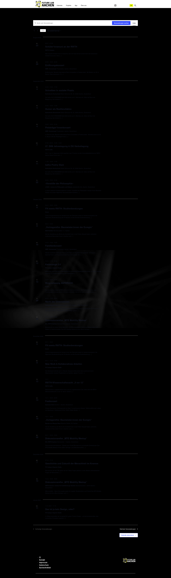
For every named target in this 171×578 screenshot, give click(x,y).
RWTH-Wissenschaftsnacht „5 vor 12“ (64, 382)
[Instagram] (115, 5)
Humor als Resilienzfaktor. (58, 108)
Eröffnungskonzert (54, 65)
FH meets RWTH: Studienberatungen (64, 208)
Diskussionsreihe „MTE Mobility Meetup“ (66, 320)
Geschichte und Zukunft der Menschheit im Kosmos (71, 463)
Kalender (59, 5)
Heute (43, 30)
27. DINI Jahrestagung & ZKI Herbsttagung (66, 146)
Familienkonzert (53, 245)
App (76, 5)
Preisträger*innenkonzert (58, 127)
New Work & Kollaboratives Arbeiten (63, 363)
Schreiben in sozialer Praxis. (59, 90)
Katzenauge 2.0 (53, 264)
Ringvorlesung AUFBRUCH (59, 282)
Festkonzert (51, 401)
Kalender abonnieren (127, 535)
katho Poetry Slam (54, 164)
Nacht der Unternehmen (57, 301)
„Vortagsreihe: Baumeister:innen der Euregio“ (68, 419)
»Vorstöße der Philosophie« (59, 183)
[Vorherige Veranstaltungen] (34, 30)
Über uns (83, 5)
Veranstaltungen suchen (121, 23)
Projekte (68, 5)
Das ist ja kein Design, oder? (59, 509)
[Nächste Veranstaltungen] (38, 30)
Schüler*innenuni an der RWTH (61, 46)
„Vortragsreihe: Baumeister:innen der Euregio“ (69, 227)
